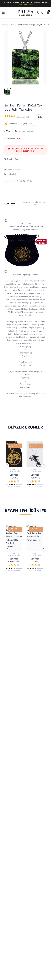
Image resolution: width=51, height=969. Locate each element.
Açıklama (10, 203)
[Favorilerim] (42, 13)
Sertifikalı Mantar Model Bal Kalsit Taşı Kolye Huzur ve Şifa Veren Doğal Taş (34, 560)
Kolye (13, 25)
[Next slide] (44, 465)
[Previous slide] (7, 465)
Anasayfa (5, 25)
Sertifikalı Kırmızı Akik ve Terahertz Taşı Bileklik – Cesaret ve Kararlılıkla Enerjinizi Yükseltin (14, 560)
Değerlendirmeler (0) (34, 203)
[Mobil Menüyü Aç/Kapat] (3, 13)
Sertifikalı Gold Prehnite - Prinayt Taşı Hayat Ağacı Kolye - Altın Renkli (14, 476)
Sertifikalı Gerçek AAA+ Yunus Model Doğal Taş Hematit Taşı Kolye (35, 476)
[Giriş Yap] (38, 12)
